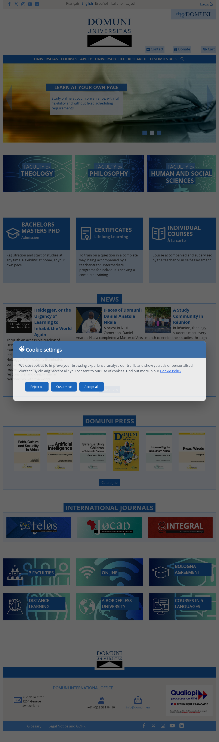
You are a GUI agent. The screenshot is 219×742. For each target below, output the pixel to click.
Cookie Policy (170, 371)
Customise (64, 386)
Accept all (91, 386)
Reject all (36, 386)
